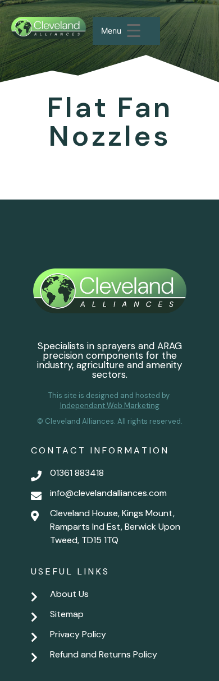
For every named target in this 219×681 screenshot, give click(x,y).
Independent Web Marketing (109, 405)
